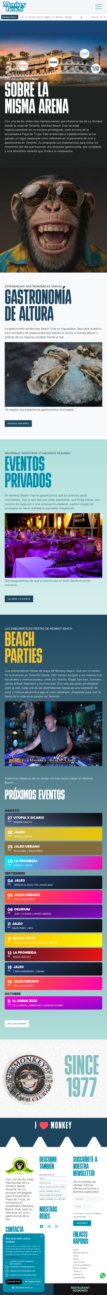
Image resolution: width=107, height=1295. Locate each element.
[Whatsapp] (56, 1226)
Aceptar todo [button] (14, 1281)
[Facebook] (41, 1226)
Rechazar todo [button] (32, 1281)
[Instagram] (49, 1226)
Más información (13, 1257)
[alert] (24, 1262)
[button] (8, 375)
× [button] (41, 1236)
